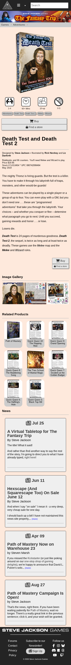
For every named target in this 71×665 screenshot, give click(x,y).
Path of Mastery (40, 610)
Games (5, 24)
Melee (40, 113)
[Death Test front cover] (13, 303)
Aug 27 (37, 584)
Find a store (35, 127)
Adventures (19, 24)
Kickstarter (34, 558)
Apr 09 (37, 536)
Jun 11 (38, 480)
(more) (35, 519)
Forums (12, 641)
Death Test (18, 113)
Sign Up (37, 651)
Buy (36, 121)
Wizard (48, 113)
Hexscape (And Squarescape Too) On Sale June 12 (33, 492)
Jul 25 (37, 423)
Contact (12, 645)
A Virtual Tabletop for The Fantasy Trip (32, 433)
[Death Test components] (58, 303)
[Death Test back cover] (35, 303)
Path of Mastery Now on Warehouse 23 (30, 546)
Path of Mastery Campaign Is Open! (35, 595)
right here (30, 457)
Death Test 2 (30, 113)
